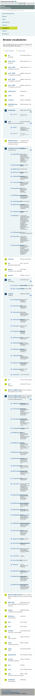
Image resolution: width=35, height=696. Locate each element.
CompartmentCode (16, 478)
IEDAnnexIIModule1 (14, 390)
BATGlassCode (16, 452)
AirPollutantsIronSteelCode (16, 419)
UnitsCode (15, 564)
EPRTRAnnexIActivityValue (16, 195)
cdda (9, 95)
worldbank (11, 679)
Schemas (4, 25)
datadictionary (12, 104)
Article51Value (16, 154)
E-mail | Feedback (6, 690)
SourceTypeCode (16, 560)
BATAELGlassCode (16, 432)
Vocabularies (5, 28)
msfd (9, 643)
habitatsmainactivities (16, 349)
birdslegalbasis (16, 299)
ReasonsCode (16, 548)
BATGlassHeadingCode (16, 458)
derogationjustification (16, 331)
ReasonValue (16, 236)
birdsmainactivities (16, 306)
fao (9, 263)
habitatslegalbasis (16, 343)
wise (9, 673)
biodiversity (12, 91)
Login (22, 3)
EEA (9, 1)
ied (9, 384)
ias (9, 379)
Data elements (5, 22)
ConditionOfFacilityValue (16, 176)
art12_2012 (11, 61)
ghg (9, 279)
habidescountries (16, 337)
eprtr (9, 121)
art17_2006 (11, 73)
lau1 (9, 622)
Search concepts (21, 50)
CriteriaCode (16, 483)
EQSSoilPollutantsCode (16, 509)
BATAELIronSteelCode (16, 443)
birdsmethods (16, 312)
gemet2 (10, 275)
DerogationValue (16, 188)
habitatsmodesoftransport (16, 363)
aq (9, 55)
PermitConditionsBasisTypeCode (16, 543)
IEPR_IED (11, 602)
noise (10, 649)
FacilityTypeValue (16, 201)
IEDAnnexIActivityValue (16, 204)
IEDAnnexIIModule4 (14, 594)
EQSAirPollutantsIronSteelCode (16, 503)
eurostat (10, 259)
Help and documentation (8, 13)
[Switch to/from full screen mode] (25, 4)
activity (14, 127)
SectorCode (16, 556)
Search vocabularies (10, 50)
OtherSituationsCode (16, 530)
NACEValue (16, 215)
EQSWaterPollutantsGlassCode (16, 515)
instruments (16, 374)
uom (9, 669)
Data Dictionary (14, 10)
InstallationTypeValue (16, 211)
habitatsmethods (16, 355)
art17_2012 (11, 79)
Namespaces (5, 33)
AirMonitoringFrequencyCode (16, 403)
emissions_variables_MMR (16, 285)
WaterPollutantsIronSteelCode (16, 584)
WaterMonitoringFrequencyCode (16, 571)
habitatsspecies (16, 369)
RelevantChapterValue (16, 245)
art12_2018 (11, 67)
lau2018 (10, 630)
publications (12, 655)
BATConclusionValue (16, 172)
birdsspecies (16, 326)
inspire (10, 610)
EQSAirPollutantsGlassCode (16, 495)
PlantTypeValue (16, 232)
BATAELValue (16, 169)
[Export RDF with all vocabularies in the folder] (30, 112)
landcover (11, 616)
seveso (10, 659)
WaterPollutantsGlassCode (16, 576)
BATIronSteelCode (16, 465)
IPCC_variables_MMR (16, 288)
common (11, 100)
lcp (9, 636)
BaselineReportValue (16, 165)
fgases (10, 269)
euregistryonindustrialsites (14, 148)
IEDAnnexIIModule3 (14, 396)
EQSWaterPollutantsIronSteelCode (16, 523)
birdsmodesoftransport (16, 319)
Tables (3, 19)
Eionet (8, 10)
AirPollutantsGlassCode (16, 409)
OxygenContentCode (16, 539)
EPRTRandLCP (13, 140)
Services (4, 31)
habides (10, 294)
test (9, 665)
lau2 (9, 626)
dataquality (11, 110)
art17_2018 (11, 85)
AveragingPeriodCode (16, 428)
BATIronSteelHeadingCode (16, 471)
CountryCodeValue (16, 182)
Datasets (4, 16)
